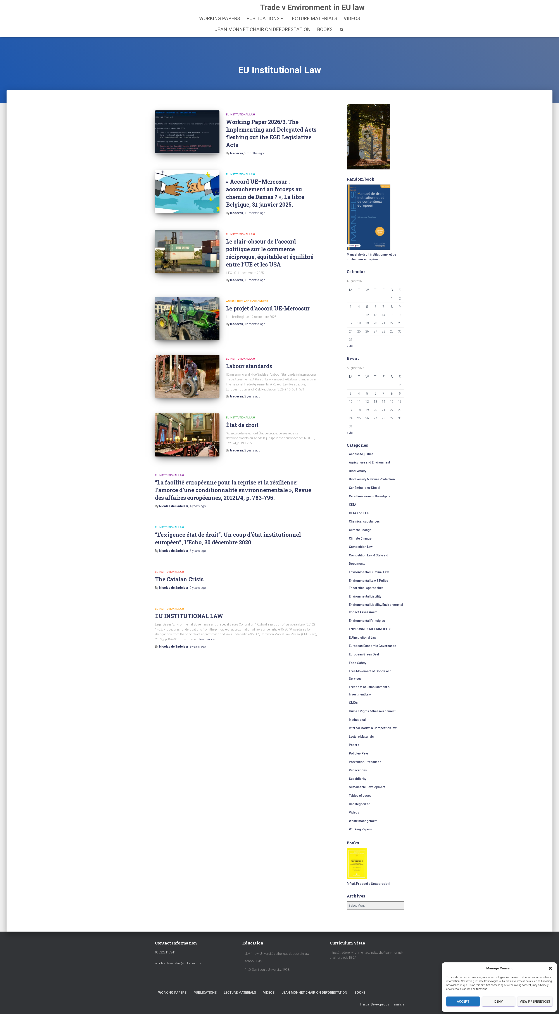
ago (254, 153)
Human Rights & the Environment (372, 711)
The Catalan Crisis (179, 579)
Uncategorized (359, 804)
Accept (463, 1002)
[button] (550, 968)
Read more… (207, 639)
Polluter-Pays (359, 753)
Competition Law (361, 547)
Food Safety (357, 663)
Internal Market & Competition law (373, 728)
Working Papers (219, 18)
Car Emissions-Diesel (364, 488)
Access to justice (361, 454)
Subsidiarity (357, 779)
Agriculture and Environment (247, 301)
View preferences (535, 1002)
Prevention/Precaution (365, 762)
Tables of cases (360, 795)
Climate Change (360, 530)
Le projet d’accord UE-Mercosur (268, 308)
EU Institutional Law (240, 114)
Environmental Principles (367, 620)
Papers (354, 745)
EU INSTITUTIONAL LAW (189, 616)
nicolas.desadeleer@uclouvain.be (178, 963)
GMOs (353, 702)
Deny (498, 1002)
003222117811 (165, 952)
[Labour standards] (187, 376)
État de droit (242, 425)
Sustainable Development (367, 787)
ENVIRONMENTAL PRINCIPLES (370, 629)
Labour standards (249, 366)
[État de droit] (187, 434)
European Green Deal (364, 654)
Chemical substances (364, 521)
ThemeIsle (397, 1004)
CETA (352, 504)
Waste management (363, 821)
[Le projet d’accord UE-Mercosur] (187, 318)
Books (325, 29)
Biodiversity (357, 471)
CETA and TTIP (359, 513)
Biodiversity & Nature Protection (372, 479)
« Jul (350, 346)
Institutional (357, 719)
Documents (357, 563)
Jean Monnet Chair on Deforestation (263, 29)
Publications (264, 18)
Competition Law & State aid (368, 555)
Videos (352, 18)
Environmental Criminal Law (369, 572)
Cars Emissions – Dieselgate (369, 496)
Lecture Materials (313, 18)
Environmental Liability (365, 596)
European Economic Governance (372, 646)
